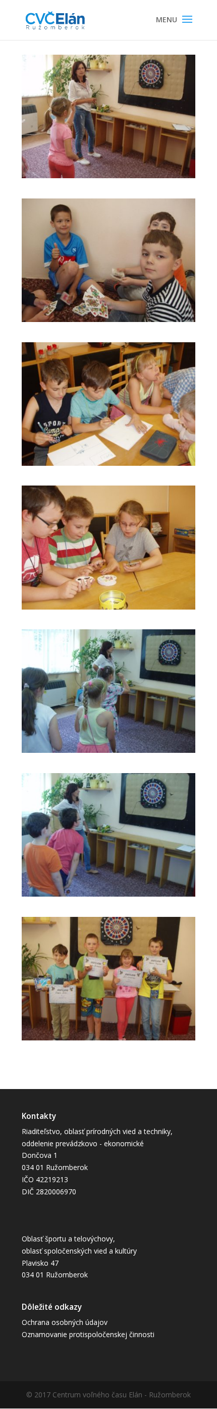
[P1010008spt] (108, 1040)
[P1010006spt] (108, 752)
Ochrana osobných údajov (64, 1322)
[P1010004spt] (108, 465)
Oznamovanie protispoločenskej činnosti (88, 1334)
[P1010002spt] (108, 178)
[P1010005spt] (108, 609)
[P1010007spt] (108, 896)
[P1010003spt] (108, 321)
